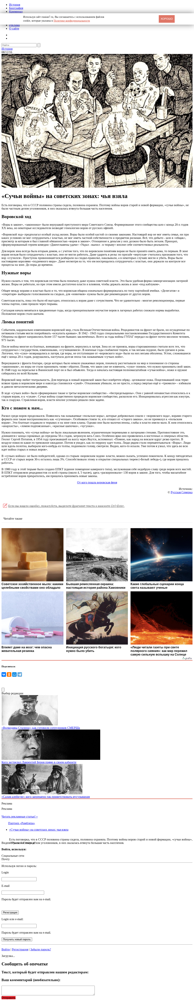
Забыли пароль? (40, 949)
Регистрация (20, 949)
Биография (16, 8)
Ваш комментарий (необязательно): (31, 980)
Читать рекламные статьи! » (20, 816)
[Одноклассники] (9, 674)
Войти (6, 949)
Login (5, 872)
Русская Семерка (181, 492)
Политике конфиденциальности (72, 20)
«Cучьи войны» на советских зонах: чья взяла (38, 829)
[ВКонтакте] (4, 674)
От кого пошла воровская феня (97, 482)
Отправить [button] (9, 997)
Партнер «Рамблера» (21, 823)
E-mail (5, 885)
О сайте (14, 28)
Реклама (14, 25)
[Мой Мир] (14, 674)
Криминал (16, 11)
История (14, 4)
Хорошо (167, 18)
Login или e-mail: (12, 919)
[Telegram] (19, 674)
